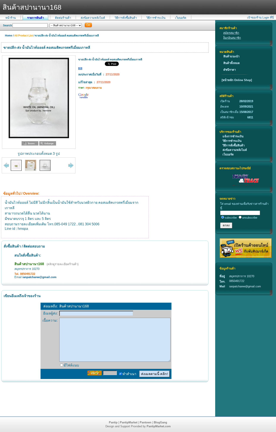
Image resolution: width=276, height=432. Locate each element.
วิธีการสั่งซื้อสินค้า (126, 17)
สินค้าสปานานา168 (29, 264)
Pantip (113, 422)
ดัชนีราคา (229, 69)
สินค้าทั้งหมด (231, 63)
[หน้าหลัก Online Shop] (237, 80)
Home (8, 35)
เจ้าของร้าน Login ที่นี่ (260, 17)
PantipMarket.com (159, 426)
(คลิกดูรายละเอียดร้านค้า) (62, 264)
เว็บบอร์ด (180, 17)
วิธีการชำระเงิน (155, 17)
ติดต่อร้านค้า (63, 17)
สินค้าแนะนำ (231, 56)
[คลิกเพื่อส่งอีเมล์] (80, 69)
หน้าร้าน (10, 17)
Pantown (145, 422)
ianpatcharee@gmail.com (39, 277)
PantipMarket (128, 422)
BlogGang (160, 422)
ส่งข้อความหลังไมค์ (93, 17)
